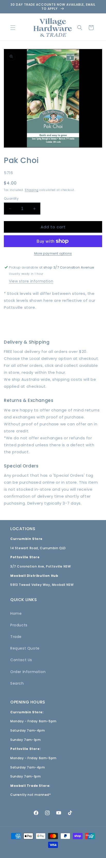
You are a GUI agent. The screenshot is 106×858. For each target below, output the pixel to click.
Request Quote (25, 648)
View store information (31, 281)
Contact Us (21, 659)
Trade (16, 636)
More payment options (53, 253)
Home (16, 613)
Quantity (11, 198)
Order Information (28, 671)
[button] (13, 27)
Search (17, 683)
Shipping (32, 190)
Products (19, 625)
